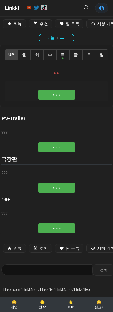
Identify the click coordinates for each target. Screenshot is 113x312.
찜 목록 (72, 23)
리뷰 (18, 23)
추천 (44, 23)
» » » (57, 95)
